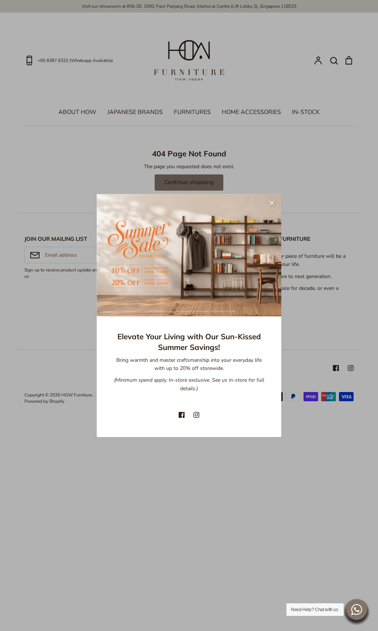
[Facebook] (181, 415)
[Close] (272, 203)
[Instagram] (196, 415)
